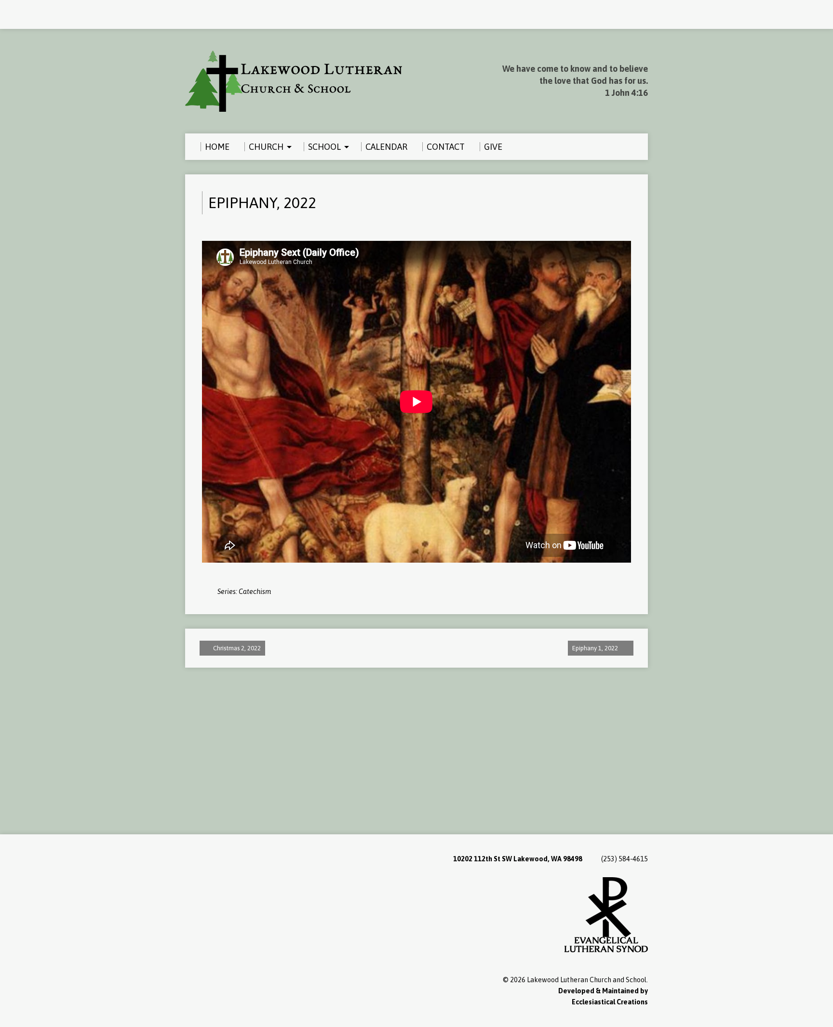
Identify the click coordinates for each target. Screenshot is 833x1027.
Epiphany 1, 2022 (595, 648)
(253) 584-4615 (624, 859)
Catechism (255, 591)
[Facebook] (189, 15)
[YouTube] (202, 15)
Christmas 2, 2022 (236, 648)
